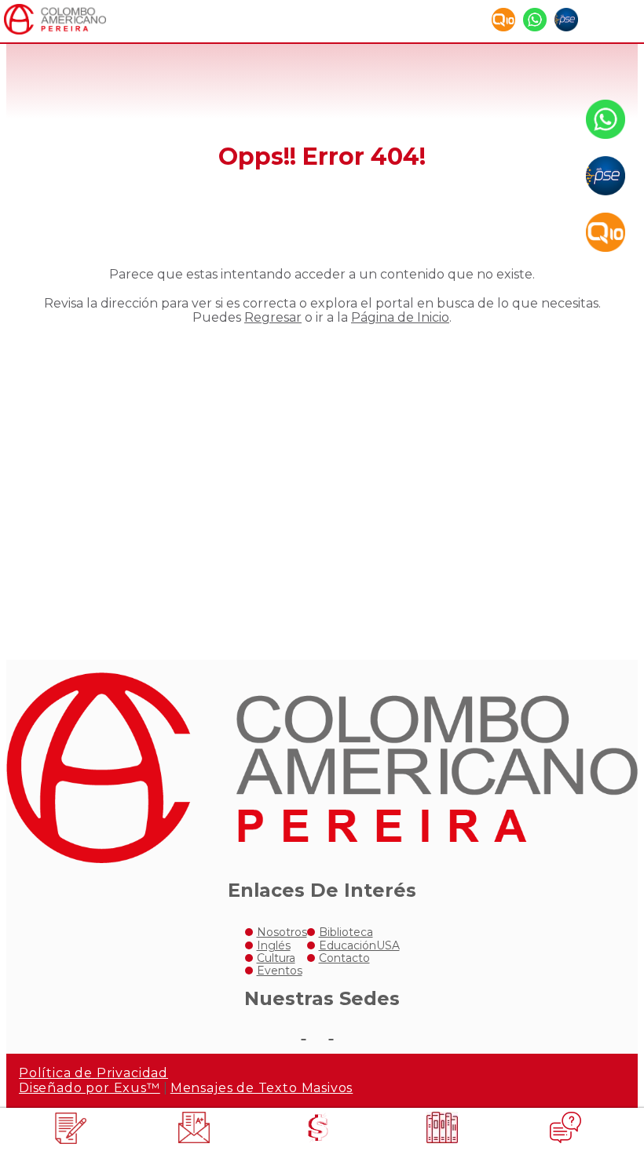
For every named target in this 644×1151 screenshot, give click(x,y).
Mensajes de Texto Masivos (261, 1087)
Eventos (279, 970)
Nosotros (282, 932)
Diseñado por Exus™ (89, 1087)
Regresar (273, 317)
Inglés (274, 945)
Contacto (344, 958)
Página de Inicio (400, 317)
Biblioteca (346, 932)
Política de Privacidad (93, 1072)
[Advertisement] (322, 479)
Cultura (276, 958)
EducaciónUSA (359, 945)
